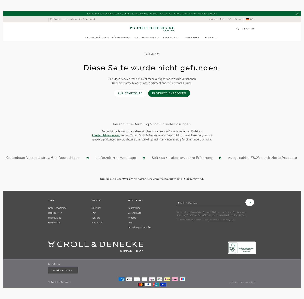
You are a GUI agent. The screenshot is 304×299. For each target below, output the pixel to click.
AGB (130, 222)
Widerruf (132, 217)
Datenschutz (134, 213)
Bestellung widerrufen (140, 227)
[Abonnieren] (249, 202)
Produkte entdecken (169, 93)
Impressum (134, 208)
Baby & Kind (54, 217)
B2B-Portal (97, 222)
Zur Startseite (130, 93)
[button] (96, 37)
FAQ (94, 213)
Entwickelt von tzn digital (243, 282)
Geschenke (54, 222)
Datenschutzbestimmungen (221, 219)
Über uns (96, 208)
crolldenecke (64, 281)
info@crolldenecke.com (106, 135)
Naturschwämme (57, 208)
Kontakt (96, 217)
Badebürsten (55, 213)
